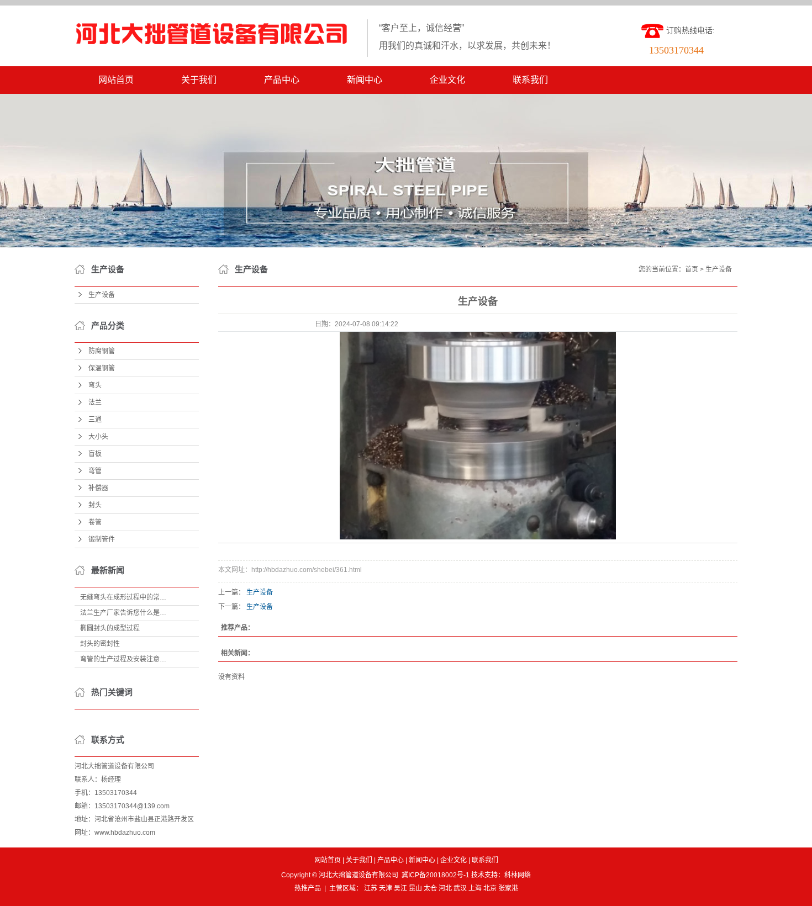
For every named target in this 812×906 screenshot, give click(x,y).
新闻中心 (364, 79)
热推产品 (307, 888)
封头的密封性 (100, 644)
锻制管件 (101, 539)
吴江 (400, 888)
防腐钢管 (101, 351)
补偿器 (98, 488)
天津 (385, 888)
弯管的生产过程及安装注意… (123, 659)
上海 (475, 888)
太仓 (430, 888)
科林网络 (517, 875)
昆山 (415, 888)
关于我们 (199, 79)
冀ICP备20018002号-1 (436, 875)
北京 (490, 888)
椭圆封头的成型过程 (110, 628)
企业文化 (447, 79)
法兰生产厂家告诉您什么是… (123, 613)
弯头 (95, 385)
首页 (691, 269)
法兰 (95, 402)
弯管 (95, 471)
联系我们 (530, 79)
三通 (95, 419)
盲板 (95, 454)
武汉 (460, 888)
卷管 (95, 522)
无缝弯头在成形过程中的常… (123, 597)
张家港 (508, 888)
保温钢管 (101, 368)
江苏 (370, 888)
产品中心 (281, 79)
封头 (95, 505)
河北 (445, 888)
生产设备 (101, 295)
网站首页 (116, 79)
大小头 (98, 437)
